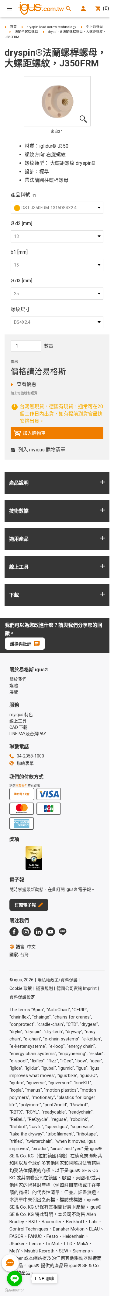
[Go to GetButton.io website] (14, 1290)
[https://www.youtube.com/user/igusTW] (50, 931)
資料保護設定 (22, 996)
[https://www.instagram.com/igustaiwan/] (26, 931)
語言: (26, 946)
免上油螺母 (94, 27)
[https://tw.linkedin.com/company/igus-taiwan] (38, 931)
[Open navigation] (9, 8)
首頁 (13, 27)
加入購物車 (29, 434)
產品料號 (20, 195)
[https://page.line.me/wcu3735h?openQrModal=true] (62, 931)
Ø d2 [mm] (21, 223)
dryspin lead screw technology (51, 27)
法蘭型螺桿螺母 (26, 32)
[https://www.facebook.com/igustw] (14, 931)
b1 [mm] (19, 252)
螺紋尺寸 (20, 309)
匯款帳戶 (22, 785)
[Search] (68, 8)
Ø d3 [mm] (21, 281)
